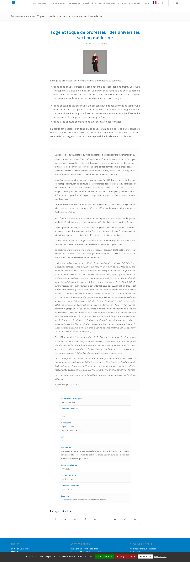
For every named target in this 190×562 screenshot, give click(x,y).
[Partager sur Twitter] (65, 519)
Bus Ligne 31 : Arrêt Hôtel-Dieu (84, 548)
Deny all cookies (126, 556)
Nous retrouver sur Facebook (143, 548)
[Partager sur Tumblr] (105, 519)
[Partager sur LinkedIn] (95, 519)
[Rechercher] (162, 3)
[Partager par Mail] (135, 519)
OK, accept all (105, 556)
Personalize (145, 556)
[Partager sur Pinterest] (85, 519)
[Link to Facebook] (173, 3)
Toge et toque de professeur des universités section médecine (69, 16)
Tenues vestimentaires (23, 16)
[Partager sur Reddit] (125, 519)
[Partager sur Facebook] (55, 519)
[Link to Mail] (177, 3)
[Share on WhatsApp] (75, 519)
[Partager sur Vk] (115, 519)
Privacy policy (160, 556)
